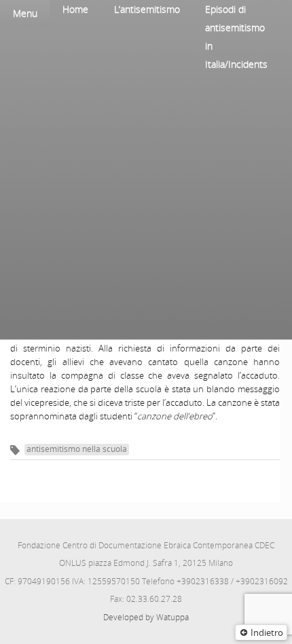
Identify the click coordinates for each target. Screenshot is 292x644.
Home (75, 9)
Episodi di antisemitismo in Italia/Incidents (236, 37)
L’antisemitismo (147, 9)
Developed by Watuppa (146, 617)
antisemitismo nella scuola (76, 449)
